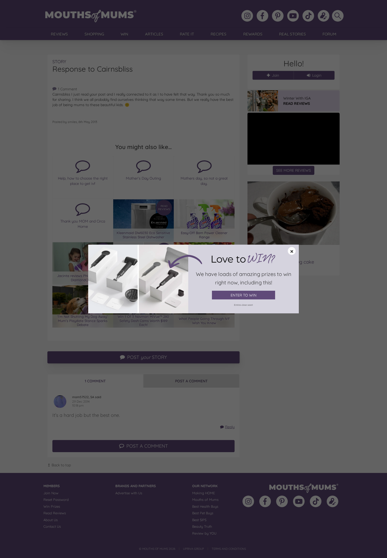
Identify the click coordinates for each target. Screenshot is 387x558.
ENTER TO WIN (243, 295)
